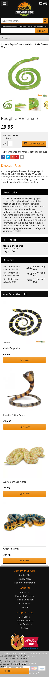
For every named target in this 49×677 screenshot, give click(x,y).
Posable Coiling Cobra (14, 415)
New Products (25, 624)
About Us (24, 592)
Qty (4, 143)
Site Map (24, 607)
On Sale (24, 628)
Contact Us (24, 575)
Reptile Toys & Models (21, 44)
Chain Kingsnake (11, 348)
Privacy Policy (24, 578)
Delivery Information (24, 582)
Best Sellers (24, 616)
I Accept (6, 670)
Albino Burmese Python (15, 481)
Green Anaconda (11, 548)
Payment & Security (24, 596)
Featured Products (25, 620)
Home (4, 44)
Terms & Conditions (24, 599)
